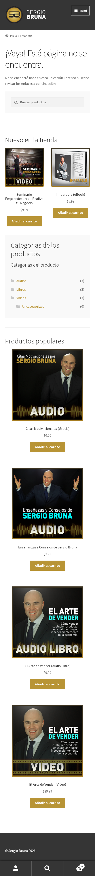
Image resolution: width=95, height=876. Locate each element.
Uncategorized (33, 306)
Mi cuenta (16, 868)
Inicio (13, 36)
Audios (21, 281)
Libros (21, 289)
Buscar (47, 868)
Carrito (73, 864)
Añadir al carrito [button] (24, 221)
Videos (21, 298)
